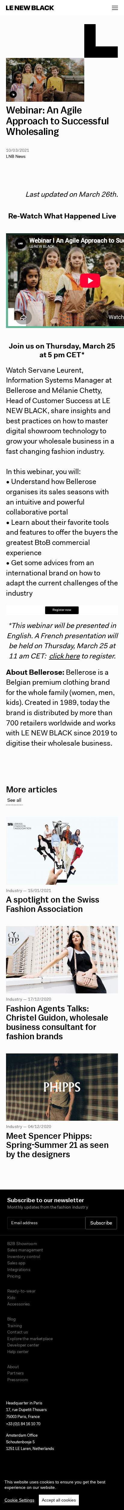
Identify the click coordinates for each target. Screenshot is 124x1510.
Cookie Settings (19, 1500)
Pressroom (17, 1380)
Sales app (16, 1263)
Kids (11, 1298)
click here (64, 656)
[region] (62, 1490)
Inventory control (23, 1257)
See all (14, 800)
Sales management (25, 1250)
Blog (11, 1319)
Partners (15, 1373)
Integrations (18, 1270)
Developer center (23, 1345)
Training (14, 1326)
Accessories (18, 1304)
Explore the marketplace (30, 1339)
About (13, 1367)
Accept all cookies (59, 1500)
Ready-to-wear (21, 1291)
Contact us (17, 1332)
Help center (18, 1352)
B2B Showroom (22, 1244)
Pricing (13, 1277)
